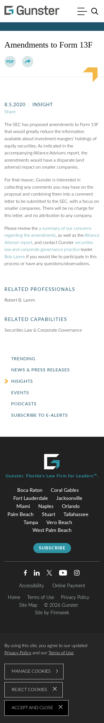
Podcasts (24, 404)
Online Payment (68, 585)
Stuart (48, 514)
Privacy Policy (75, 597)
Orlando (71, 506)
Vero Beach (59, 522)
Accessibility (31, 585)
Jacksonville (69, 498)
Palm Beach (20, 514)
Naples (46, 506)
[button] (27, 61)
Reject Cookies (29, 689)
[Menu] (82, 12)
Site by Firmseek (52, 612)
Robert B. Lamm (19, 300)
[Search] (94, 11)
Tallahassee (76, 514)
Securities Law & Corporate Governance (43, 330)
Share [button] (10, 112)
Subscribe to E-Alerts (39, 415)
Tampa (31, 522)
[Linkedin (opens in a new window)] (37, 574)
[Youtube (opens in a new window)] (63, 574)
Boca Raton (29, 490)
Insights (22, 381)
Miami (23, 506)
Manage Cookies (31, 671)
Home (14, 597)
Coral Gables (65, 490)
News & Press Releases (40, 370)
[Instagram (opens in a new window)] (77, 574)
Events (20, 393)
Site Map (28, 605)
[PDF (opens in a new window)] (10, 61)
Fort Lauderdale (30, 498)
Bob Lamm (14, 257)
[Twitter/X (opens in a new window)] (49, 574)
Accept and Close (32, 707)
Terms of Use (40, 597)
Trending (23, 359)
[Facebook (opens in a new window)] (25, 574)
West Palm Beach (52, 530)
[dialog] (52, 678)
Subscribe (52, 548)
